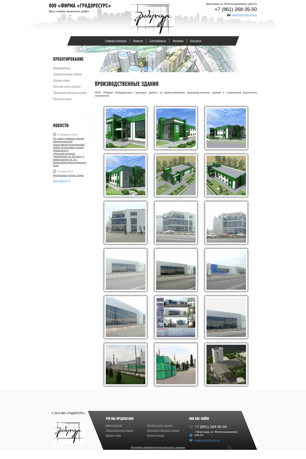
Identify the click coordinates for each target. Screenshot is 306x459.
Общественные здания (67, 74)
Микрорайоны (61, 68)
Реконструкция (62, 98)
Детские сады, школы (67, 86)
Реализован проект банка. (68, 175)
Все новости (60, 180)
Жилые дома (61, 80)
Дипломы (178, 40)
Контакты (195, 40)
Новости (138, 40)
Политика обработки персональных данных (158, 447)
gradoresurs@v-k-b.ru (244, 15)
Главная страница (116, 40)
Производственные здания (70, 92)
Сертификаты (157, 40)
